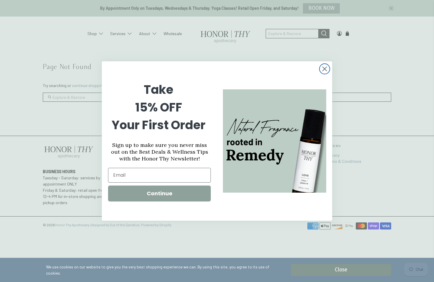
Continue (159, 193)
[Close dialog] (324, 69)
